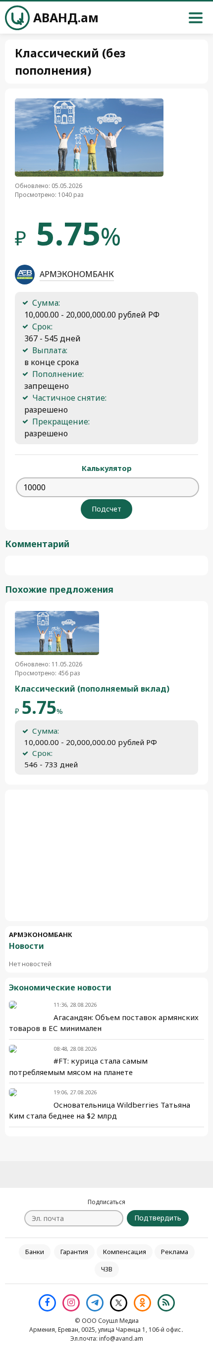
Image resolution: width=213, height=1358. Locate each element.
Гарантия (74, 1251)
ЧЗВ (106, 1268)
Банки (34, 1251)
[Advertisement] (106, 855)
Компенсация (124, 1251)
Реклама (174, 1251)
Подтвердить (157, 1217)
